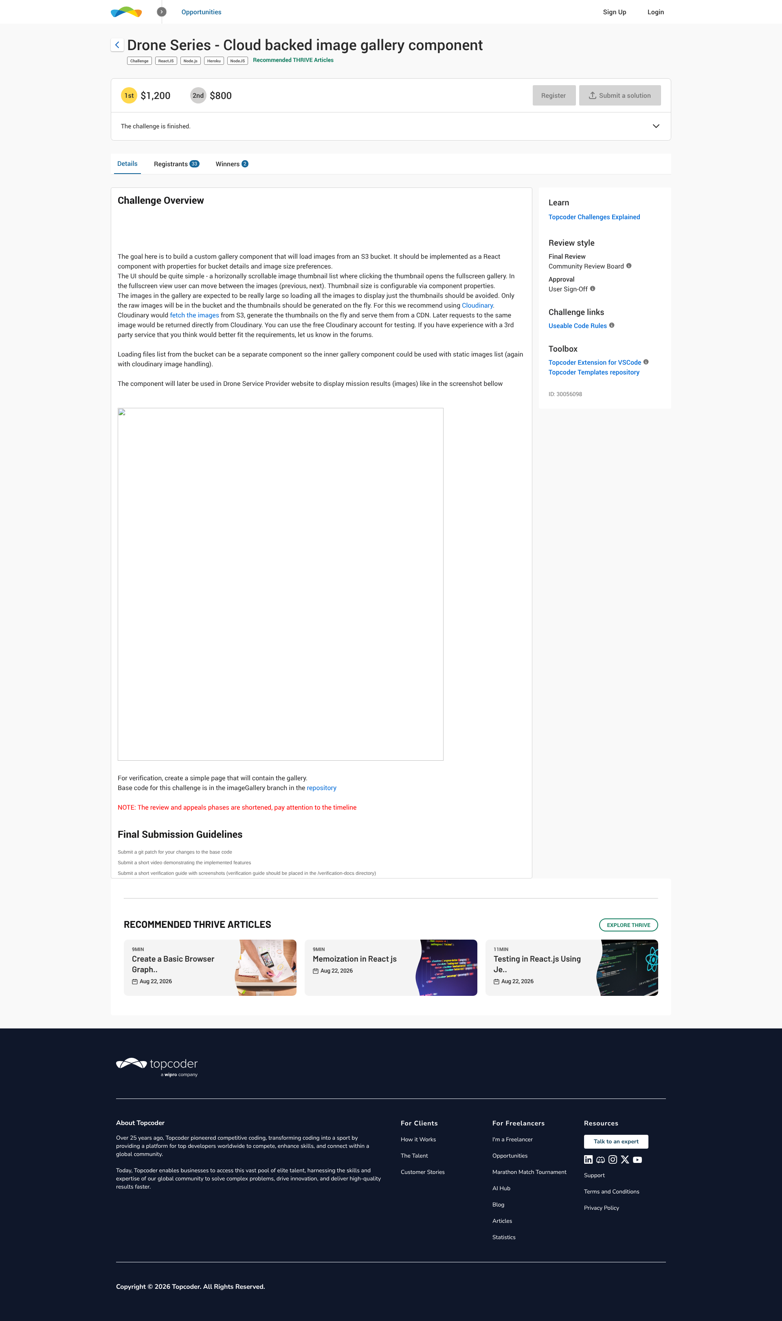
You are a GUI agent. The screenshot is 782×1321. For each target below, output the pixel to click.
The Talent (414, 1156)
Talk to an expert (616, 1141)
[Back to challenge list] (117, 44)
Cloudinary (477, 305)
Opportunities (202, 11)
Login (656, 11)
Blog (498, 1205)
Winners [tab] (231, 163)
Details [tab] (127, 163)
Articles (502, 1221)
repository (322, 787)
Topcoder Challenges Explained (594, 216)
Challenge (139, 61)
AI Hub (501, 1188)
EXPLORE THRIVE (628, 925)
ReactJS (166, 61)
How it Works (418, 1139)
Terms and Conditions (611, 1192)
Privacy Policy (601, 1208)
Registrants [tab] (175, 163)
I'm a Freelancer (512, 1139)
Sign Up (614, 11)
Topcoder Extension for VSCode (595, 362)
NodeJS (238, 61)
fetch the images (194, 314)
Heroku (214, 61)
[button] (162, 12)
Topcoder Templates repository (594, 372)
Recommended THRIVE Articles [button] (293, 60)
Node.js (191, 61)
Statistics (504, 1237)
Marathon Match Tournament (529, 1172)
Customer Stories (423, 1172)
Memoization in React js (355, 958)
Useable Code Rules (578, 325)
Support (594, 1175)
